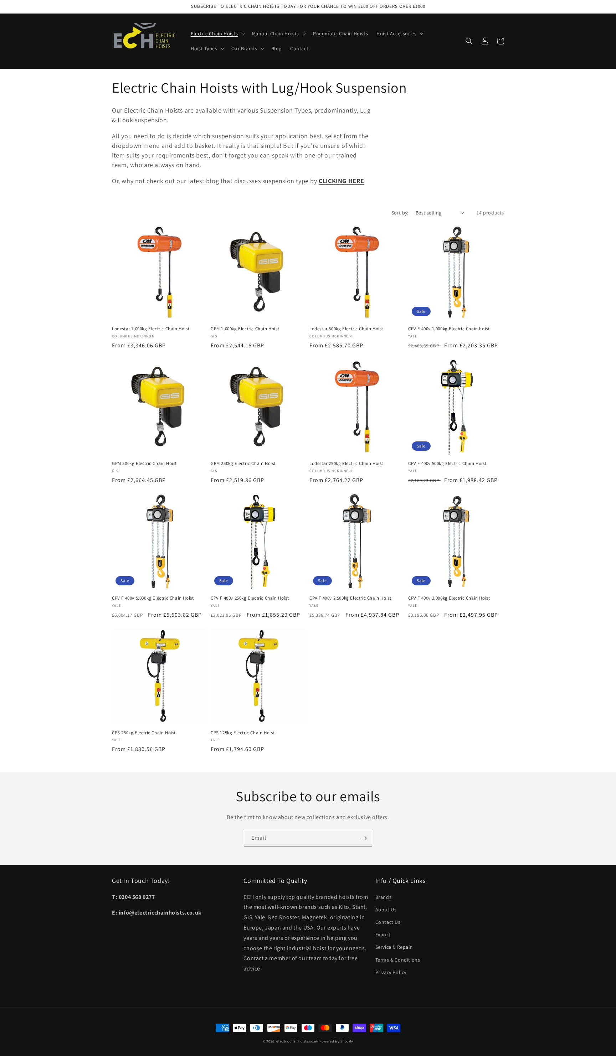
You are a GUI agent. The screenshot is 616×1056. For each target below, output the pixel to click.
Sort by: (400, 212)
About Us (386, 909)
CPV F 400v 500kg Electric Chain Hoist (447, 463)
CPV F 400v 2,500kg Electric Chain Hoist (350, 598)
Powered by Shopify (336, 1041)
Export (383, 934)
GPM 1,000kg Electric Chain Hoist (245, 329)
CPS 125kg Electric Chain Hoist (242, 733)
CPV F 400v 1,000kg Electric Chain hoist (448, 329)
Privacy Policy (390, 972)
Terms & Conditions (397, 960)
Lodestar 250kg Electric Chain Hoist (346, 463)
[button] (217, 33)
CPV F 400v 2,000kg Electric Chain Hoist (449, 598)
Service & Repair (393, 947)
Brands (383, 897)
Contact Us (388, 922)
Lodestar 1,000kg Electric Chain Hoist (150, 329)
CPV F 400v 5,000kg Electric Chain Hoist (153, 598)
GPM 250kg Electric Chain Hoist (243, 463)
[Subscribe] (364, 838)
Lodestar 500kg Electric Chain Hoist (346, 329)
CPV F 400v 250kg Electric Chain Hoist (250, 598)
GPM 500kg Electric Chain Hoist (144, 463)
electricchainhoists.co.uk (297, 1041)
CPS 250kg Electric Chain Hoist (144, 733)
